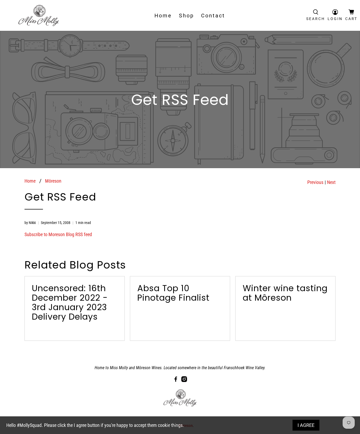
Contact (213, 15)
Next (331, 182)
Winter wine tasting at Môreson (285, 293)
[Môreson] (38, 15)
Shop (186, 15)
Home (163, 15)
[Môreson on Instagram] (184, 380)
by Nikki (30, 223)
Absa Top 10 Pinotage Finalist (173, 293)
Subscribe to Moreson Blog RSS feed (58, 234)
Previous (315, 182)
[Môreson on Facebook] (176, 380)
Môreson (53, 181)
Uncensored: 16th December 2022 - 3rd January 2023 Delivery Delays (70, 302)
